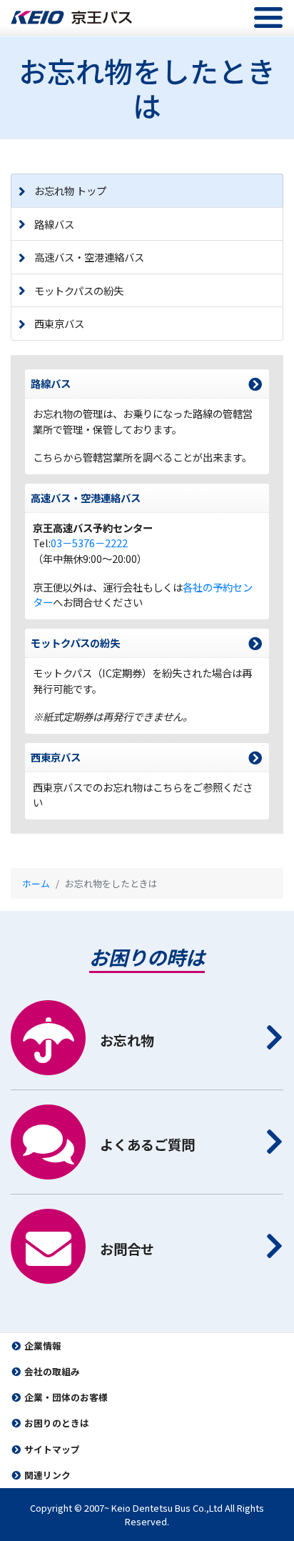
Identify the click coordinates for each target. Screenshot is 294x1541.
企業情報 (42, 1345)
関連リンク (47, 1475)
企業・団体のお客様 (66, 1397)
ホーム (36, 883)
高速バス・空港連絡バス (89, 256)
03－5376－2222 (89, 542)
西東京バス (59, 323)
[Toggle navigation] (268, 17)
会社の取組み (52, 1371)
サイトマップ (52, 1449)
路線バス (54, 223)
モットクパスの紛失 (78, 290)
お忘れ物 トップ (70, 190)
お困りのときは (56, 1423)
